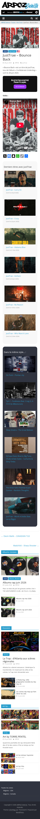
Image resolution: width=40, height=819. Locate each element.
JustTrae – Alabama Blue (15, 247)
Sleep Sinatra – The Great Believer (19, 430)
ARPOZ (17, 63)
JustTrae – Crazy (12, 218)
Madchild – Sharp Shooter (26, 545)
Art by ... (6, 733)
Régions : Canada (9, 794)
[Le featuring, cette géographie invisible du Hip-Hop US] (8, 679)
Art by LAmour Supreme (24, 755)
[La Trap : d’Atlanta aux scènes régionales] (20, 633)
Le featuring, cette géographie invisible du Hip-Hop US (26, 682)
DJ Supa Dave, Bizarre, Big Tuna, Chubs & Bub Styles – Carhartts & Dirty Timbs (19, 459)
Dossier (6, 655)
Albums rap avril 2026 (24, 610)
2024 (5, 51)
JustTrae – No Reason (14, 305)
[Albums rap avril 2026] (8, 609)
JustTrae (24, 63)
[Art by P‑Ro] (8, 765)
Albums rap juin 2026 (14, 582)
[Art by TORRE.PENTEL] (20, 711)
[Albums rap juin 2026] (20, 557)
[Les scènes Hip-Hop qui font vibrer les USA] (8, 691)
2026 (5, 578)
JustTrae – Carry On (14, 190)
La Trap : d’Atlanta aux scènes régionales (19, 660)
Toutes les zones (7, 788)
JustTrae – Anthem (13, 276)
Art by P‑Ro (20, 766)
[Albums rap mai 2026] (8, 598)
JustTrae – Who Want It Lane (17, 333)
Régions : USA (8, 791)
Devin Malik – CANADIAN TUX (15, 536)
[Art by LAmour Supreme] (8, 754)
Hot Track (12, 51)
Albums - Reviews (14, 578)
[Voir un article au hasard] (36, 18)
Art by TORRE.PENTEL (14, 736)
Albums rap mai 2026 (23, 599)
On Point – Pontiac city (15, 375)
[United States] (18, 51)
